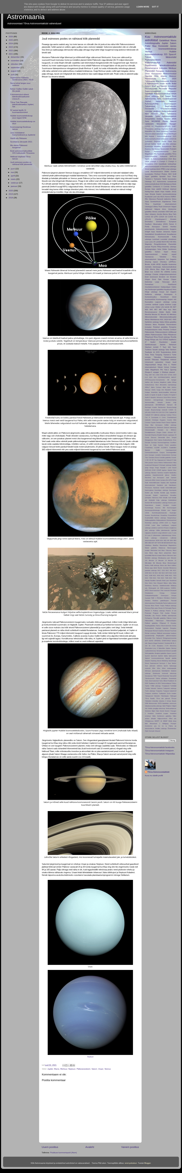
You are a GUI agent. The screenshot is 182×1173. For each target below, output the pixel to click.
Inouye (161, 292)
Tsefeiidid (173, 686)
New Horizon (151, 114)
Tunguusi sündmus (151, 693)
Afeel (147, 214)
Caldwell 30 (172, 412)
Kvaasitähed (172, 515)
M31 (174, 242)
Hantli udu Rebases (18, 138)
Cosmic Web (171, 420)
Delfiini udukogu (170, 425)
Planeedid (150, 71)
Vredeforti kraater (161, 713)
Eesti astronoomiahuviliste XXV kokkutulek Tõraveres (22, 152)
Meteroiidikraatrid (169, 111)
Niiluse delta (167, 583)
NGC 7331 (156, 578)
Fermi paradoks (170, 445)
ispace (155, 262)
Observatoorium (154, 590)
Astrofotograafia (152, 43)
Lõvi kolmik (165, 307)
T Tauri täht (165, 347)
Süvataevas (149, 676)
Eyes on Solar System (154, 445)
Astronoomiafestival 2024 (162, 159)
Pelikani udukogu (170, 605)
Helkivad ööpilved (169, 189)
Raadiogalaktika (150, 625)
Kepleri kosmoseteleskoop (166, 194)
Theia (152, 355)
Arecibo (159, 214)
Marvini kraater (157, 555)
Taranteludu (172, 678)
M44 (171, 540)
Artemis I (152, 136)
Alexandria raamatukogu (168, 385)
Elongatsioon (149, 440)
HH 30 (148, 460)
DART (174, 126)
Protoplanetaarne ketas (153, 330)
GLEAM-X (164, 447)
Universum (167, 207)
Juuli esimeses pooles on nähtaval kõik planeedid (21, 163)
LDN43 (161, 523)
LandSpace (165, 525)
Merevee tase (171, 555)
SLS (160, 340)
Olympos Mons (151, 325)
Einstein (173, 219)
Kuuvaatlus (149, 302)
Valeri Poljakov (167, 706)
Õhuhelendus (172, 728)
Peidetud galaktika (160, 327)
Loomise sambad (151, 304)
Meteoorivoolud (169, 74)
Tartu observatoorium (152, 681)
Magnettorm (172, 545)
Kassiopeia (172, 490)
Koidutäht (152, 500)
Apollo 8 (147, 397)
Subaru (157, 252)
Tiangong (158, 355)
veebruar (15, 183)
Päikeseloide (149, 332)
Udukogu (148, 181)
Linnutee (163, 68)
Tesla (147, 355)
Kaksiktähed (149, 234)
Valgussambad (150, 365)
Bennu (165, 214)
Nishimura (148, 585)
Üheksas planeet (168, 372)
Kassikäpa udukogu (161, 490)
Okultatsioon (149, 593)
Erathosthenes (167, 440)
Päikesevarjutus (152, 62)
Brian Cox (149, 272)
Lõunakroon (164, 538)
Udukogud (149, 207)
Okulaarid (173, 590)
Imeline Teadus (163, 119)
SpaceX (172, 54)
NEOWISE (155, 121)
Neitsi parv (165, 580)
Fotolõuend (172, 284)
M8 (162, 543)
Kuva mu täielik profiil (154, 776)
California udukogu (159, 415)
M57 (155, 310)
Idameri (170, 470)
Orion (147, 74)
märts (13, 179)
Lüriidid (158, 242)
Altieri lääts (166, 387)
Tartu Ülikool (163, 681)
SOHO (151, 640)
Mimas (147, 319)
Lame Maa (156, 525)
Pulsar (147, 151)
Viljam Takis (155, 711)
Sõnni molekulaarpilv (169, 668)
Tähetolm (157, 696)
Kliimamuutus (150, 237)
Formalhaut (149, 284)
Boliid (174, 84)
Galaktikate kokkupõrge (167, 164)
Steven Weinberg (162, 661)
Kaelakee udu (162, 485)
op (175, 726)
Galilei (158, 450)
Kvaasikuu (164, 515)
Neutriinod (173, 580)
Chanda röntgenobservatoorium (164, 274)
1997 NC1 (152, 375)
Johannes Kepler (169, 232)
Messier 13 (153, 560)
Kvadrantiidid (149, 518)
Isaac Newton (156, 232)
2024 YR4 (152, 377)
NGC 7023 (172, 575)
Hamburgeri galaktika (155, 289)
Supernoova (151, 65)
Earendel (148, 435)
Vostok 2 (167, 711)
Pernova (147, 608)
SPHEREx (157, 640)
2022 (11, 51)
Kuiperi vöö (172, 299)
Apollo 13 (148, 395)
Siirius (174, 199)
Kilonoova (155, 497)
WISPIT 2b (158, 721)
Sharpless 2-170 (162, 646)
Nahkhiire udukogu (152, 322)
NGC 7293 (148, 578)
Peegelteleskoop (160, 244)
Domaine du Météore (167, 430)
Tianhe (147, 686)
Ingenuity (164, 129)
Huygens (173, 229)
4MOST (173, 377)
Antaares (152, 214)
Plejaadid (172, 89)
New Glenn (149, 583)
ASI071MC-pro (170, 212)
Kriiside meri (165, 510)
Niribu (174, 583)
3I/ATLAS (173, 156)
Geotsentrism (165, 455)
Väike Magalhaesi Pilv (154, 370)
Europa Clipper (169, 279)
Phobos (164, 174)
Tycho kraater (171, 693)
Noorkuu (155, 585)
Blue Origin (160, 269)
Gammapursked (171, 450)
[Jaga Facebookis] (71, 1065)
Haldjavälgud (165, 287)
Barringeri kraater (151, 407)
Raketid (163, 86)
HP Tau (154, 460)
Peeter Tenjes (159, 605)
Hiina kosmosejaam (152, 166)
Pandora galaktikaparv (161, 600)
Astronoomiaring (171, 400)
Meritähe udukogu (151, 558)
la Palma (169, 726)
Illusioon (154, 472)
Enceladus (149, 222)
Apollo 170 (167, 395)
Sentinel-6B (168, 643)
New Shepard (158, 583)
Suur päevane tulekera (153, 666)
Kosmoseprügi (161, 299)
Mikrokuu (173, 314)
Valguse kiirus (160, 209)
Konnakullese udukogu (160, 502)
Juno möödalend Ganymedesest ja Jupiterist (22, 134)
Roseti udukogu (164, 337)
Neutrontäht (165, 149)
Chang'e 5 (163, 161)
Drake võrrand (167, 432)
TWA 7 (155, 676)
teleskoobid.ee (149, 728)
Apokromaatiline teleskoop (167, 392)
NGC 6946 (164, 575)
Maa (154, 46)
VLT (154, 181)
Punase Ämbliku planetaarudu (166, 615)
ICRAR (159, 470)
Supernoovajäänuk (153, 91)
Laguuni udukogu (162, 302)
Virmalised (171, 86)
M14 (161, 540)
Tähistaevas (150, 81)
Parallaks (161, 325)
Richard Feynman (170, 631)
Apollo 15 (154, 395)
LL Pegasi (172, 523)
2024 (11, 43)
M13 (168, 242)
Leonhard (155, 239)
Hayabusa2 (168, 289)
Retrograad (148, 631)
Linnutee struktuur (153, 111)
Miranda (158, 563)
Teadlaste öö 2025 (152, 352)
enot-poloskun (131, 1163)
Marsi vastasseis (162, 131)
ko (163, 726)
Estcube (147, 442)
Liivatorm (154, 533)
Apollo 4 (173, 395)
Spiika (166, 656)
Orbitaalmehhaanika (151, 595)
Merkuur (63, 1069)
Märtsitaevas (154, 319)
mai (12, 172)
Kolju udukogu (161, 500)
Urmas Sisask (171, 701)
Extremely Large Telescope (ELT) (160, 282)
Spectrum (154, 656)
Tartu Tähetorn (170, 350)
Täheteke (162, 257)
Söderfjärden (165, 671)
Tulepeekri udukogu (169, 688)
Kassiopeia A (170, 294)
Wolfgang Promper (169, 723)
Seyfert (152, 342)
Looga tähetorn (162, 533)
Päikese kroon (171, 618)
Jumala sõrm (164, 480)
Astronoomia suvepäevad (166, 181)
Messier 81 (156, 314)
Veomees (148, 711)
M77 (156, 543)
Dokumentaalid (150, 430)
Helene (160, 462)
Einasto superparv (169, 435)
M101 (162, 197)
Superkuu (172, 131)
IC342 (154, 470)
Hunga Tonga (154, 467)
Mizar (164, 563)
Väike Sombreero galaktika (161, 716)
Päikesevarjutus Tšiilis (159, 335)
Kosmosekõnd (150, 299)
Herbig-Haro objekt (152, 192)
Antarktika (154, 392)
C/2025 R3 (154, 412)
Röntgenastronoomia (169, 638)
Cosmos (147, 422)
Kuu (147, 36)
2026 (11, 37)
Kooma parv (172, 502)
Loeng (174, 302)
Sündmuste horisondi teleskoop (164, 673)
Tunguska (159, 691)
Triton (174, 202)
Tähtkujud (173, 696)
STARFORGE (166, 640)
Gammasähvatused (151, 452)
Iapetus (164, 470)
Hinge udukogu (151, 292)
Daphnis (173, 422)
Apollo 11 (148, 159)
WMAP (165, 721)
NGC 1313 (161, 570)
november (15, 61)
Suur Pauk (171, 176)
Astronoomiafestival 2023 (154, 184)
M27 (174, 307)
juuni (13, 169)
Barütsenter (162, 407)
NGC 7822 (172, 578)
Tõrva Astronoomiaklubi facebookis (159, 747)
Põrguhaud (149, 337)
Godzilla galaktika (165, 457)
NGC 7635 (164, 578)
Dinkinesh (160, 427)
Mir (154, 563)
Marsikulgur (155, 149)
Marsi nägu (153, 553)
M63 (174, 540)
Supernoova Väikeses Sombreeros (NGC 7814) (21, 79)
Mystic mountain (163, 568)
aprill (13, 176)
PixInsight (168, 608)
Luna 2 (170, 533)
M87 (160, 310)
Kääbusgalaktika (150, 520)
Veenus (107, 1069)
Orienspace (164, 595)
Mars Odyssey (166, 550)
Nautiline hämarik (155, 580)
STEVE (165, 340)
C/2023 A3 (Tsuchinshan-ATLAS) (158, 126)
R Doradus (172, 623)
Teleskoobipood (166, 683)
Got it (155, 7)
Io (160, 166)
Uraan (100, 1069)
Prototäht (173, 149)
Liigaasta (148, 533)
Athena (152, 269)
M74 (152, 543)
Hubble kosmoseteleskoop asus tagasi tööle (21, 117)
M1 (171, 307)
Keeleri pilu (149, 493)
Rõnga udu (154, 340)
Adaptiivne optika (165, 382)
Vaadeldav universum (169, 703)
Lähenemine (157, 535)
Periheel (157, 174)
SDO (170, 174)
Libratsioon (172, 239)
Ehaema (154, 435)
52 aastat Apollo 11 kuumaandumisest (19, 111)
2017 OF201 (168, 375)
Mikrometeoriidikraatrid (168, 317)
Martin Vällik (171, 312)
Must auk (156, 86)
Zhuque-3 (148, 372)
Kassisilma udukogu (169, 166)
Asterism (148, 400)
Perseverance (151, 68)
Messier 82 (165, 314)
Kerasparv (172, 91)
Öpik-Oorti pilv (149, 731)
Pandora (147, 600)
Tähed (148, 57)
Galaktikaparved (169, 99)
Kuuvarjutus (156, 74)
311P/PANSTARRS (164, 377)
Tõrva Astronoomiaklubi (165, 116)
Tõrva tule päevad (163, 698)
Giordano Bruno (154, 457)
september (15, 68)
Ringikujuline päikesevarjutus (166, 635)
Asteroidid (171, 62)
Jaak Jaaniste (171, 477)
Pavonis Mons (149, 605)
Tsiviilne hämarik (150, 688)
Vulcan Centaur (170, 367)
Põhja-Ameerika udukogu (166, 247)
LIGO (166, 523)
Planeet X (148, 610)
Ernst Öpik (156, 279)
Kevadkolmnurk (160, 234)
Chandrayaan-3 (160, 219)
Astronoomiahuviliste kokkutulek (156, 139)
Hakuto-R (169, 460)
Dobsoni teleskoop (170, 427)
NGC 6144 (172, 573)
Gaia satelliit (156, 189)
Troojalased (165, 686)
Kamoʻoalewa (149, 490)
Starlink (162, 345)
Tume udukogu (150, 691)
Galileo (153, 144)
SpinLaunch (172, 656)
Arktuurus (160, 397)
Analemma (172, 264)
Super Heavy (170, 252)
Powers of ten (171, 610)
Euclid (164, 141)
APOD (158, 264)
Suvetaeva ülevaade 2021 (21, 142)
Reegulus (173, 628)
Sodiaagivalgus (150, 249)
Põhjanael (163, 623)
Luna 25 (152, 242)
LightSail (173, 530)
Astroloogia (157, 267)
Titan (162, 114)
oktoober (15, 64)
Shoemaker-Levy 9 (151, 648)
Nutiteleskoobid (164, 585)
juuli (13, 75)
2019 (11, 194)
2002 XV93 (159, 375)
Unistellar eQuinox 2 (159, 701)
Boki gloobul (171, 269)
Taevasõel (173, 676)
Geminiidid (149, 109)
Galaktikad (164, 40)
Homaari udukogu (165, 465)
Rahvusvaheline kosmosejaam (160, 104)
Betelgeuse (168, 184)
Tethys (174, 683)
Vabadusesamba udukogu (153, 706)
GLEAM (156, 447)
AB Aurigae (171, 380)
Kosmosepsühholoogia (152, 510)
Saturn (94, 1069)
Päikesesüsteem (83, 1069)
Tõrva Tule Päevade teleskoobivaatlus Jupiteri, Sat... (22, 104)
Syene (166, 666)
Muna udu (163, 565)
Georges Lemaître (155, 455)
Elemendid (161, 437)
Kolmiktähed (172, 500)
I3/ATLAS (148, 470)
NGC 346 (169, 570)
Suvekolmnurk (155, 202)
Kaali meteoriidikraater (152, 482)
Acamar (156, 382)
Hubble (168, 192)
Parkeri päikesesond (169, 603)
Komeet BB (148, 502)
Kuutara (147, 515)
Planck (174, 608)
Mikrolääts (148, 563)
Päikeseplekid (153, 84)
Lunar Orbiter (155, 307)
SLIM (174, 174)
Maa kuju (167, 310)
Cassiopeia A (155, 417)
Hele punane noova (151, 462)
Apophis (153, 397)
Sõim (153, 668)
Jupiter (50, 1069)
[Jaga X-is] (68, 1065)
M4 (168, 540)
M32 (165, 540)
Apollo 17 (160, 395)
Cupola (153, 422)
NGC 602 (158, 573)
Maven (164, 555)
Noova (167, 197)
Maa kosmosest (162, 81)
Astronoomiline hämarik (154, 402)
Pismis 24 (161, 608)
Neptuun (90, 1057)
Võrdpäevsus (149, 721)
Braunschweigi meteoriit (159, 410)
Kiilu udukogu (171, 144)
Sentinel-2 (161, 643)
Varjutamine (162, 124)
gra (155, 726)
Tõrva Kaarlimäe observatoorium (160, 204)
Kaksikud (156, 487)
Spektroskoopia (150, 345)
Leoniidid (163, 239)
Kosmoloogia (149, 508)
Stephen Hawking (150, 661)
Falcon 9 (172, 224)
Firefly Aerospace (152, 227)
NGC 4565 (172, 319)
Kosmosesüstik (163, 237)
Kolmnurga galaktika (153, 146)
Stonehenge (172, 661)
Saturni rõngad (153, 643)
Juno (147, 121)
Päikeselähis (149, 620)
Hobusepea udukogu (153, 129)
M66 (149, 543)
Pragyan (155, 613)
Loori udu (156, 197)
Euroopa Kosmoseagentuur (160, 442)
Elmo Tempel (171, 437)
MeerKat (148, 314)
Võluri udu (172, 718)
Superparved (154, 663)
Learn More (142, 7)
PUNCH (173, 598)
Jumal (158, 480)
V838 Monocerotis (151, 703)
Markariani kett (156, 550)
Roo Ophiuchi (157, 638)
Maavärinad (163, 545)
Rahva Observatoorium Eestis (166, 625)
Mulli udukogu (154, 565)
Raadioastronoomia (161, 151)
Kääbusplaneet (161, 520)
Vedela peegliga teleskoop (156, 708)
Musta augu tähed (151, 568)
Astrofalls (148, 267)
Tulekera (159, 688)
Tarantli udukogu (158, 350)
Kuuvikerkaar (155, 515)
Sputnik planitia (170, 658)
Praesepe (148, 613)
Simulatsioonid (161, 651)
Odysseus (152, 199)
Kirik (160, 497)
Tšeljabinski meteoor (168, 360)
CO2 (162, 412)
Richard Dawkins (158, 631)
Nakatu (147, 580)
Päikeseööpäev (171, 620)
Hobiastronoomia (162, 229)
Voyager (172, 124)
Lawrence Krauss (163, 528)
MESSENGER (168, 543)
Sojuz (147, 202)
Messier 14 (162, 560)
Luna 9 (149, 535)
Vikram (160, 367)
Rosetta (173, 337)
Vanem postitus (130, 1147)
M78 (159, 543)
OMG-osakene (165, 588)
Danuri (168, 422)
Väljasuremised (162, 718)
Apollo (168, 84)
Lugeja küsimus (165, 304)
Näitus (162, 322)
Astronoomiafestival (162, 94)
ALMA (153, 264)
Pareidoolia (159, 603)
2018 (11, 198)
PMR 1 (153, 598)
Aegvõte (165, 264)
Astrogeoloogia (158, 400)
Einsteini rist (164, 277)
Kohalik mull (167, 497)
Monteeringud (171, 563)
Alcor (157, 385)
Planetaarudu (150, 79)
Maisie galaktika (151, 548)
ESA (156, 164)
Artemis (164, 76)
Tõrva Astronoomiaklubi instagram (159, 751)
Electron (153, 437)
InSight (147, 232)
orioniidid (161, 212)
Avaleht (89, 1147)
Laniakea (154, 528)
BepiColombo (170, 106)
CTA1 (166, 412)
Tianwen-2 (167, 355)
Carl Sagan (165, 96)
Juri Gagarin (171, 292)
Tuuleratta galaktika (164, 154)
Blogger (147, 1163)
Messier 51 (172, 560)
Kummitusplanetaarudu (159, 513)
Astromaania (26, 16)
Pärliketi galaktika (151, 623)
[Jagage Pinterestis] (73, 1065)
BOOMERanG (160, 405)
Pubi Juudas (165, 613)
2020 (11, 191)
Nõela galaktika (170, 322)
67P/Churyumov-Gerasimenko (155, 380)
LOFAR (147, 525)
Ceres (164, 417)
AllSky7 (147, 387)
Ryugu (147, 340)
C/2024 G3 (163, 217)
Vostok (162, 711)
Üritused (157, 731)
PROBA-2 (160, 598)
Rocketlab (148, 638)
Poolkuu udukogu (159, 610)
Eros (174, 440)
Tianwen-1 (149, 179)
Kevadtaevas (171, 234)
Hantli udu (161, 144)
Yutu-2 (166, 370)
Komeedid (163, 46)
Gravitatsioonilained (152, 287)
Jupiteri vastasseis (155, 101)
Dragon (159, 432)
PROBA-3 (167, 598)
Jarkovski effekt (150, 480)
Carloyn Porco (171, 415)
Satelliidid (149, 94)
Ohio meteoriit (164, 590)
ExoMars (173, 442)
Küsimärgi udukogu (151, 523)
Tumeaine (157, 179)
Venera (154, 212)
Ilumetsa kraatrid (163, 472)
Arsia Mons (167, 397)
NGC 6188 (148, 575)
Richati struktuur (150, 633)
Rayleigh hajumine (162, 628)
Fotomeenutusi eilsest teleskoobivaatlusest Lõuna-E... (19, 97)
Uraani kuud (170, 362)
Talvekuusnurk (150, 678)
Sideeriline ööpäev (164, 648)
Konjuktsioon (166, 146)
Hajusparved (161, 460)
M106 (157, 540)
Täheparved (149, 696)
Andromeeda (170, 71)
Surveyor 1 (163, 663)
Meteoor (172, 76)
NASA (173, 94)
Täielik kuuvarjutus (169, 179)
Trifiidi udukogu (155, 686)
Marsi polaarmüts (165, 553)
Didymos (157, 141)
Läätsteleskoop (166, 535)
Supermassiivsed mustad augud (160, 254)
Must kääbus (172, 565)
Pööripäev (160, 71)
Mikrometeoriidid (151, 317)
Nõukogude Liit (154, 588)
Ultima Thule (157, 207)
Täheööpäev (165, 696)
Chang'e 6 (172, 161)
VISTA (160, 703)
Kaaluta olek (165, 482)
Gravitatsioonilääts (168, 109)
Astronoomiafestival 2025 (166, 136)
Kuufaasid (148, 197)
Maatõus (155, 545)
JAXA (174, 119)
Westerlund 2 (155, 723)
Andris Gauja (156, 390)
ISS (165, 54)
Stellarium (172, 345)
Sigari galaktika (151, 176)
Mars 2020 (169, 79)
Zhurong (148, 262)
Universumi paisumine (154, 362)
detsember (15, 57)
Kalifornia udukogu (153, 294)
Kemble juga (164, 493)
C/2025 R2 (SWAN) (162, 272)
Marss (56, 1069)
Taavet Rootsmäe (163, 676)
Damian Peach (161, 422)
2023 (11, 47)
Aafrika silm (149, 382)
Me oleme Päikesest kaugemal (18, 146)
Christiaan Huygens (159, 420)
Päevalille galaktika (159, 618)
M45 (151, 310)
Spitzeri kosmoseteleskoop (154, 658)
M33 (146, 310)
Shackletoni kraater (167, 342)
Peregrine (172, 327)
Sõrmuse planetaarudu (152, 671)
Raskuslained (149, 628)
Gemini (165, 227)
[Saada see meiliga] (63, 1065)
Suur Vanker (172, 663)
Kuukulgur (173, 513)
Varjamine (161, 259)
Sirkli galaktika (149, 653)
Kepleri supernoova (160, 495)
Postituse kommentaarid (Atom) (63, 1153)
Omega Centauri (168, 593)
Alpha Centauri (156, 387)
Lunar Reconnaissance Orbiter (157, 172)
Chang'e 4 (154, 161)
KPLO (171, 480)
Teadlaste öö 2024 (155, 683)
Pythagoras (148, 618)
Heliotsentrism (168, 462)
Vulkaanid (163, 156)
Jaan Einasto (150, 194)
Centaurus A (157, 187)
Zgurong (173, 370)
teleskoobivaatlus (168, 65)
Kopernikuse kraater (153, 505)
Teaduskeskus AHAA (168, 352)
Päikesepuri (159, 620)
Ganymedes (150, 119)
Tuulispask (162, 693)
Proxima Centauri (169, 330)
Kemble (156, 493)
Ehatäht (159, 435)
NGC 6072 (165, 573)
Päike (147, 46)
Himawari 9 (155, 465)
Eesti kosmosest (151, 277)
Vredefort (151, 713)
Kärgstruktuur (171, 518)
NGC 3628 (164, 319)
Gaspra (162, 452)
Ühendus (163, 262)
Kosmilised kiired (168, 297)
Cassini (148, 86)
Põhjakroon (172, 335)
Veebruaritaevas (171, 708)
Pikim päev (154, 608)
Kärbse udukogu (160, 518)
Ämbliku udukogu (161, 728)
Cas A (147, 417)
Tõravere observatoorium (154, 134)
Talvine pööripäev (162, 678)
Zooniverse (148, 726)
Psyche (153, 247)
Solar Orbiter (162, 249)
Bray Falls (172, 214)
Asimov (173, 397)
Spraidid (162, 176)
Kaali (174, 480)
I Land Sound (171, 467)
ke (159, 726)
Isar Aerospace (158, 477)
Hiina (156, 76)
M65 (146, 543)
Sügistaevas (166, 202)
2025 (11, 40)
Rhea (156, 337)
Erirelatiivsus (161, 222)
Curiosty (166, 187)
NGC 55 (151, 573)
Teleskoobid (150, 106)
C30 (159, 412)
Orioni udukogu (152, 96)
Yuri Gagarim (171, 259)
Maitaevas (162, 548)
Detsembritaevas (150, 427)
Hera (174, 289)
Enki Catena (158, 440)
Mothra (147, 565)
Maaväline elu (150, 131)
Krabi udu (172, 129)
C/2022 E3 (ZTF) (151, 217)
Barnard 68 (171, 405)
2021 (11, 54)
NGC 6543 (156, 575)
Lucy (146, 242)
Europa (147, 189)
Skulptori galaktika (160, 653)
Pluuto (165, 121)
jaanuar (14, 186)
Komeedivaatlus (151, 297)
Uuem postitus (50, 1147)
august (14, 71)
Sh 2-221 (152, 646)
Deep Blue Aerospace (153, 425)
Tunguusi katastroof (169, 691)
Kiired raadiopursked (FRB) (155, 169)
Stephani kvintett (151, 347)
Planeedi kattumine (164, 199)
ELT (175, 432)
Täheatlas (157, 357)
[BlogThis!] (66, 1065)
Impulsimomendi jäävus (161, 475)
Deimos (173, 187)
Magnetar (148, 244)
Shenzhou (173, 646)
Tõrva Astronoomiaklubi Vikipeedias (160, 754)
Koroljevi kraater (169, 505)
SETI (146, 640)
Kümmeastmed (171, 520)
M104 (164, 242)
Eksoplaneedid (151, 89)
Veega (159, 365)
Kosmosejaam (171, 508)
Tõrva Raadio (150, 698)
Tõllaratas (155, 360)
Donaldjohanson (150, 432)
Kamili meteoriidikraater (168, 487)
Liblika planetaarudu (163, 530)
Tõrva (166, 134)
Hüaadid (162, 467)
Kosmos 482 (160, 508)
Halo (174, 460)
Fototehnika (149, 447)
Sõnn (158, 668)
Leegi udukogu (170, 169)
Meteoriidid (171, 57)
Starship (148, 76)
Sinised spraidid (171, 651)
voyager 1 (157, 372)
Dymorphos (149, 164)
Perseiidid (163, 89)
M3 (171, 242)
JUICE (174, 192)
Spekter (160, 656)
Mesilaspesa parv (164, 558)
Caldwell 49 (149, 415)
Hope (162, 192)
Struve (147, 663)
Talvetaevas (149, 257)
